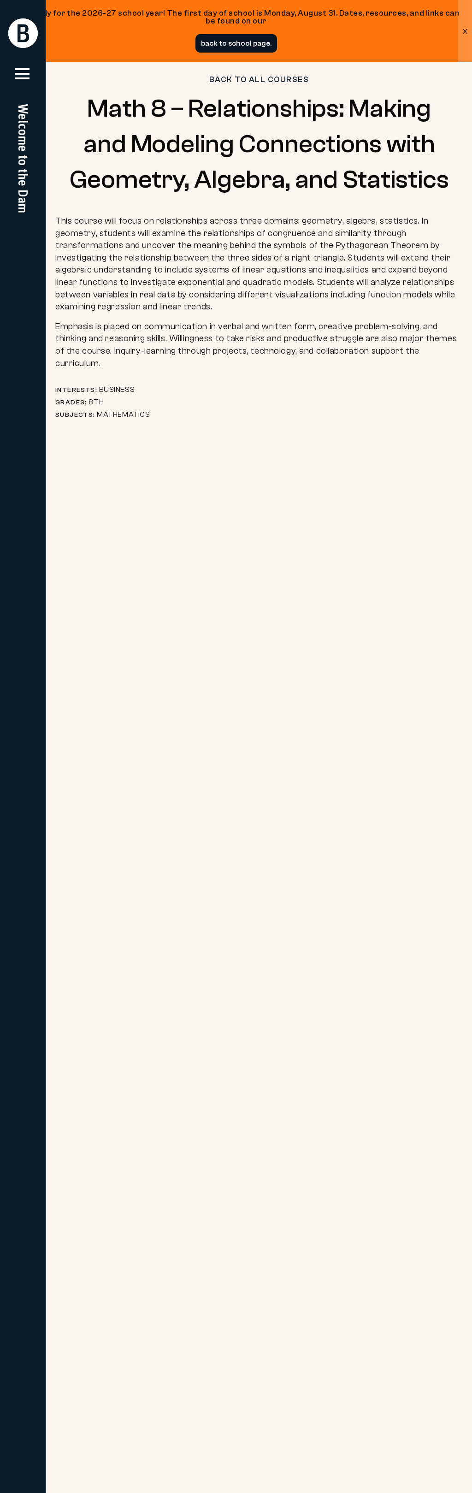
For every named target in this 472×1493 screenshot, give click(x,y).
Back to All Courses (259, 79)
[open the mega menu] (22, 77)
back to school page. (236, 43)
